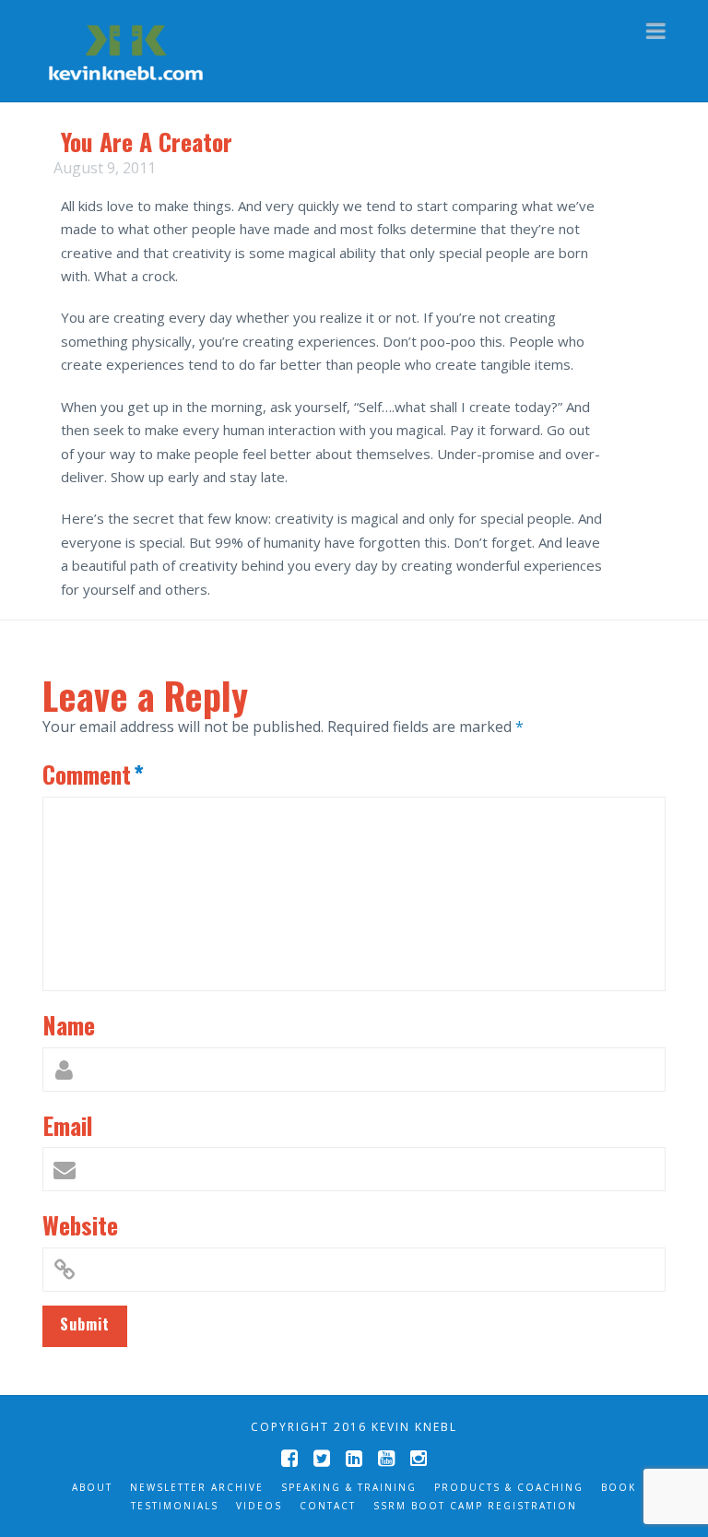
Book (618, 1487)
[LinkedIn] (354, 1458)
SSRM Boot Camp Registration (475, 1505)
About (92, 1487)
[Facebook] (289, 1458)
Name (68, 1024)
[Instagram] (418, 1458)
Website (80, 1224)
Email (67, 1124)
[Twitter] (321, 1458)
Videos (259, 1505)
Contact (328, 1505)
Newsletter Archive (197, 1487)
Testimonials (174, 1505)
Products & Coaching (509, 1487)
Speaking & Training (349, 1487)
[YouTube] (386, 1458)
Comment (93, 773)
